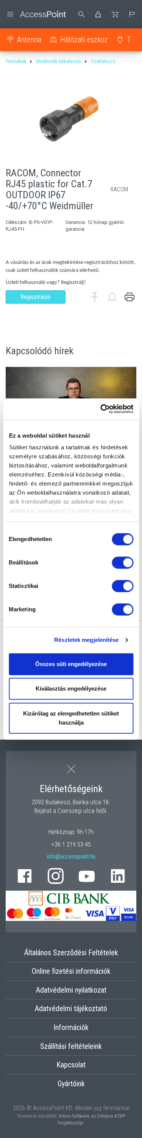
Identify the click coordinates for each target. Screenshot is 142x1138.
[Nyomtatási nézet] (129, 297)
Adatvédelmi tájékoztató (71, 1008)
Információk (71, 1027)
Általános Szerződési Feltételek (71, 952)
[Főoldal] (36, 14)
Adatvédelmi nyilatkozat (71, 990)
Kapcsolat (71, 1064)
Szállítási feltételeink (71, 1046)
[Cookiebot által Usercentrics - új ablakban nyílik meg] (101, 409)
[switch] (122, 563)
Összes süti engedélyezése (71, 664)
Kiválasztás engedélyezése (71, 688)
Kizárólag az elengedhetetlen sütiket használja (71, 718)
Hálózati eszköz (84, 39)
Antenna (29, 39)
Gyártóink (71, 1083)
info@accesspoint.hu (71, 856)
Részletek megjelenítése (86, 640)
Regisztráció (35, 297)
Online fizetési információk (71, 971)
